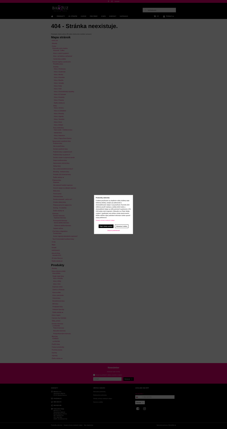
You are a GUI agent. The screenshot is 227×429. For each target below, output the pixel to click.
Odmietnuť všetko (121, 226)
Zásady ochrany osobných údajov (105, 220)
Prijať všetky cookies (106, 226)
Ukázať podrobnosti (113, 230)
